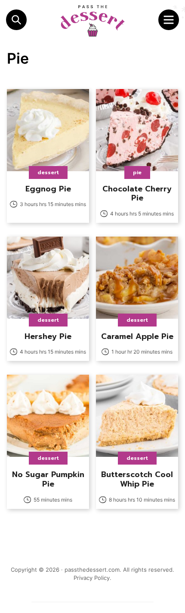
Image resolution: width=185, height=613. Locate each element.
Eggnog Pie (48, 189)
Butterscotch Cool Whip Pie (137, 479)
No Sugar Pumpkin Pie (48, 479)
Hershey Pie (48, 336)
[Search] (16, 19)
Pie (137, 172)
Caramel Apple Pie (137, 336)
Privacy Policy (92, 577)
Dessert (48, 172)
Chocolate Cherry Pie (137, 193)
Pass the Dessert (92, 20)
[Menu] (168, 19)
